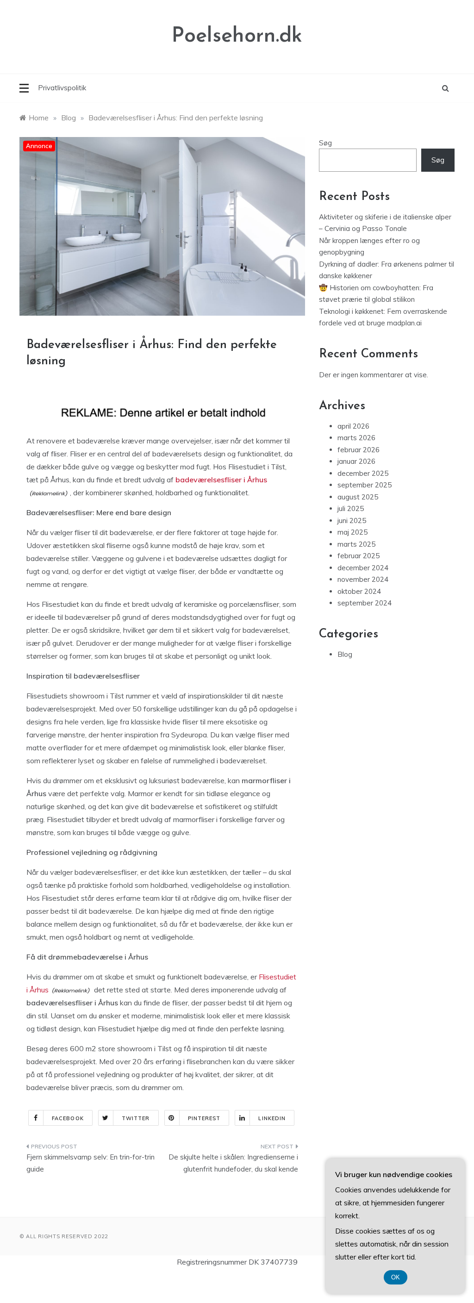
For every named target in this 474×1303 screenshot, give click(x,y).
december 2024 (362, 567)
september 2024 (364, 603)
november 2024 (362, 579)
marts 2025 (356, 544)
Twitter (136, 1118)
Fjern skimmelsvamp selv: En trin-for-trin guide (90, 1163)
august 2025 (357, 497)
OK (395, 1277)
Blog (344, 654)
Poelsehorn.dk (237, 36)
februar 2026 (358, 449)
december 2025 (362, 473)
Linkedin (272, 1118)
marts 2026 (356, 437)
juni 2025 (351, 520)
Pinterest (204, 1118)
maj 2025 (352, 532)
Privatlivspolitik (62, 87)
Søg (325, 142)
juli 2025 (350, 508)
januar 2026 (356, 461)
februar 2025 (358, 555)
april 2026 (353, 426)
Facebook (68, 1118)
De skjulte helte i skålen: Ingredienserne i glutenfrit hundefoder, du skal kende (233, 1163)
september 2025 (364, 484)
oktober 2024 (359, 591)
